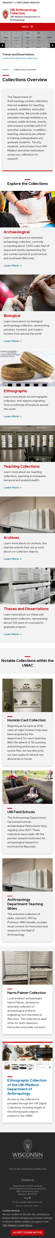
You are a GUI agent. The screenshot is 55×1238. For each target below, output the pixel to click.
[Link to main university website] (27, 1159)
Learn (11, 265)
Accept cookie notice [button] (27, 1232)
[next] (52, 45)
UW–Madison (20, 2)
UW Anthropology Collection (23, 11)
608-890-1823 (31, 1205)
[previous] (2, 45)
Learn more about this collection (20, 58)
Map (26, 1198)
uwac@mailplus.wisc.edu (30, 1201)
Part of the (27, 1168)
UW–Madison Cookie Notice (17, 1225)
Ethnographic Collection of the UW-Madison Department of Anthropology (27, 1087)
